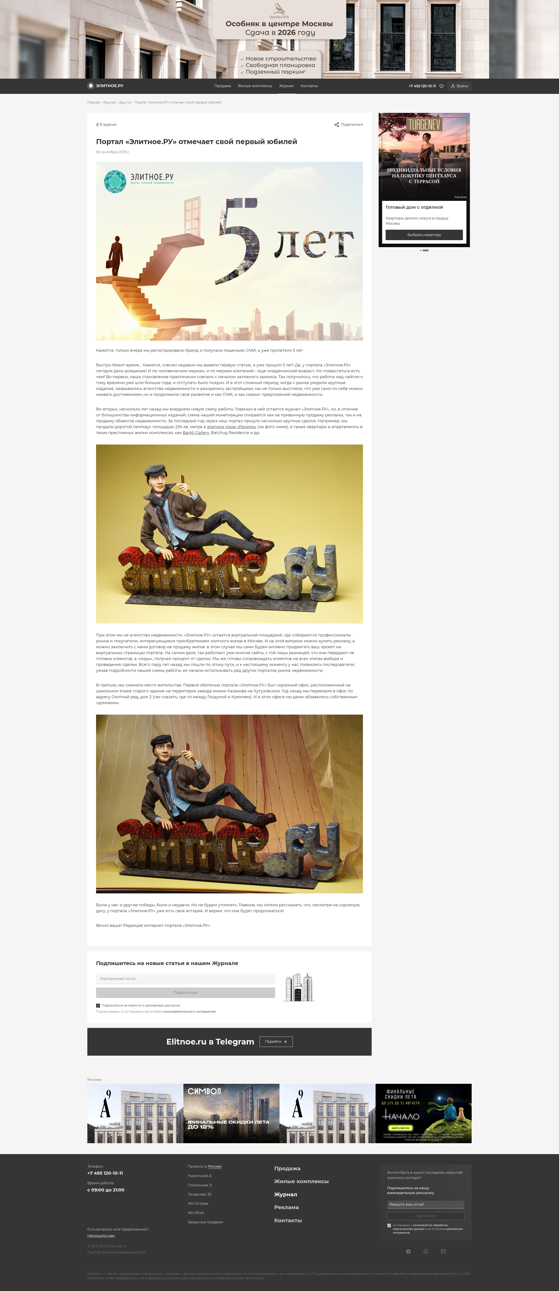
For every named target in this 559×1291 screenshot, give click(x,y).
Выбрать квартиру (424, 235)
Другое (125, 102)
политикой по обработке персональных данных (420, 1227)
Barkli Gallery (196, 432)
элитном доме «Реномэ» (231, 426)
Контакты (309, 86)
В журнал (108, 124)
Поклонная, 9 (200, 1185)
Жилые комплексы (255, 86)
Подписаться (186, 993)
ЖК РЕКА (196, 1213)
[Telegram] (408, 1252)
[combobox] (215, 1167)
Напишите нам (101, 1236)
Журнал (286, 86)
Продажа (222, 86)
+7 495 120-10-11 (105, 1173)
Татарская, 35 (199, 1194)
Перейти (273, 1041)
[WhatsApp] (425, 1252)
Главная (93, 102)
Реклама (286, 1207)
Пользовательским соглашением (338, 1274)
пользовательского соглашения (189, 1011)
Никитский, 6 (200, 1176)
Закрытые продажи (205, 1222)
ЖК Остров (198, 1204)
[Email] (443, 1252)
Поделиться (352, 124)
